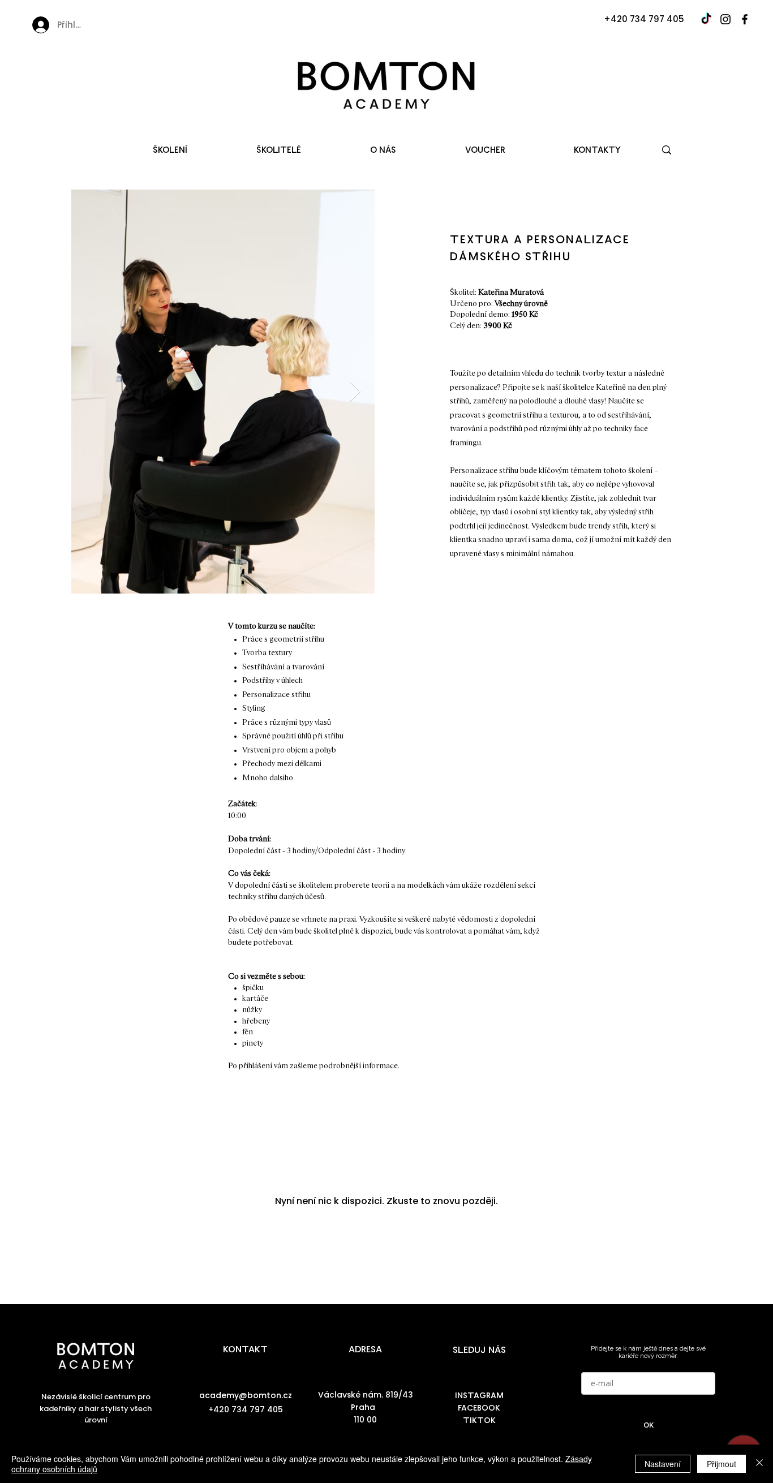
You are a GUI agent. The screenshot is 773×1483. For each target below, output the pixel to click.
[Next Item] (355, 392)
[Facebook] (744, 19)
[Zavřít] (759, 1464)
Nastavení (663, 1463)
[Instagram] (725, 19)
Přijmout (721, 1463)
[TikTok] (706, 19)
